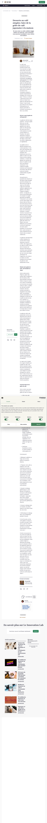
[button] (9, 5)
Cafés (33, 5)
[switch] (17, 419)
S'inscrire (42, 2)
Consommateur (24, 15)
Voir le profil (10, 334)
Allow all (38, 424)
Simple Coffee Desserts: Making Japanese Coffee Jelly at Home (26, 607)
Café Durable (39, 5)
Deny (9, 424)
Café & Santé (27, 5)
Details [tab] (23, 401)
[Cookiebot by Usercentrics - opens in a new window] (40, 398)
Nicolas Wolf (27, 581)
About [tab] (39, 401)
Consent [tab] (8, 401)
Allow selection (23, 424)
